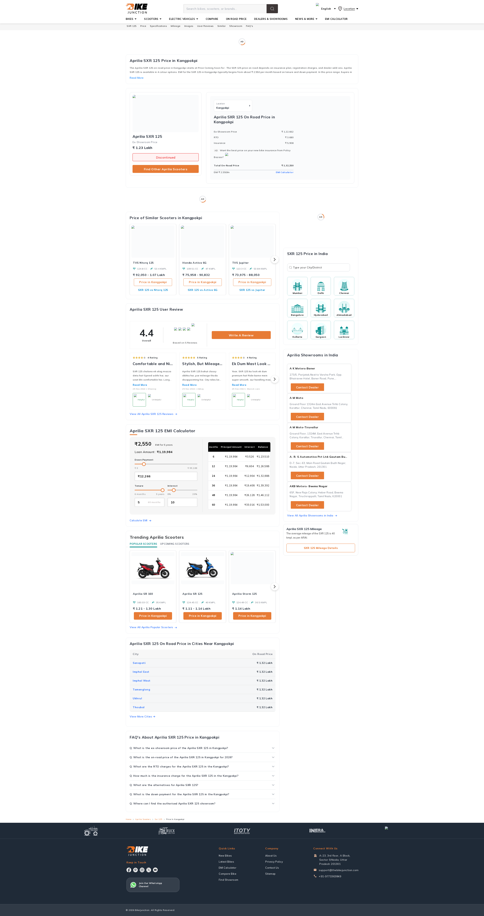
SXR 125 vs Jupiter (252, 290)
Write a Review (241, 335)
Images (188, 26)
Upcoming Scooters (174, 543)
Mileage (176, 26)
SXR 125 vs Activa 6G (203, 290)
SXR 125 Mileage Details (321, 548)
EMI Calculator (284, 172)
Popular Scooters (143, 543)
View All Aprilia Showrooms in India (310, 515)
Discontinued (165, 157)
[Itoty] (242, 830)
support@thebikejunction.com (339, 870)
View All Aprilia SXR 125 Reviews (151, 414)
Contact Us (272, 867)
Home (128, 819)
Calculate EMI (138, 520)
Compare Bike (227, 873)
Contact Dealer (307, 387)
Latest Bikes (226, 861)
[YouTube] (155, 869)
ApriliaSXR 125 (147, 136)
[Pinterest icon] (135, 869)
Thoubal (139, 707)
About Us (271, 855)
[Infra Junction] (317, 831)
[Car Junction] (393, 831)
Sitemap (270, 873)
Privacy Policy (274, 861)
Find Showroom (228, 879)
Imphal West (141, 680)
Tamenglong (141, 689)
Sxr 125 (158, 819)
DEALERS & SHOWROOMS (271, 18)
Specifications (158, 26)
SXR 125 (132, 26)
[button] (272, 8)
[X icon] (148, 869)
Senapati (139, 663)
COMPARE (212, 18)
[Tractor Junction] (91, 831)
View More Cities (141, 716)
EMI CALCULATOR (336, 18)
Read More (140, 384)
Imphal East (141, 671)
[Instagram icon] (142, 869)
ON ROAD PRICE (236, 18)
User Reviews (205, 26)
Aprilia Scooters (143, 819)
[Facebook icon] (128, 869)
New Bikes (225, 855)
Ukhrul (137, 698)
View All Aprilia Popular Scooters (151, 627)
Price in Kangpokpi (153, 282)
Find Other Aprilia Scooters (166, 169)
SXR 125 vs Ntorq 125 (153, 290)
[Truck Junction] (166, 830)
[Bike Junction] (136, 9)
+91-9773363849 (330, 876)
